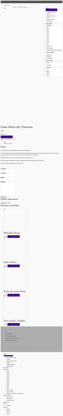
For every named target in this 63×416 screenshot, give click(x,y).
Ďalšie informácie (8, 143)
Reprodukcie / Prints (11, 139)
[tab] (33, 142)
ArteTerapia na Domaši (10, 336)
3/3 (6, 331)
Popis (5, 141)
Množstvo (3, 134)
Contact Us (3, 197)
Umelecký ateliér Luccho (11, 340)
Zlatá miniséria (8, 333)
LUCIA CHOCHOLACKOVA (20, 7)
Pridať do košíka (6, 136)
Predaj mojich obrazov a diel (12, 338)
